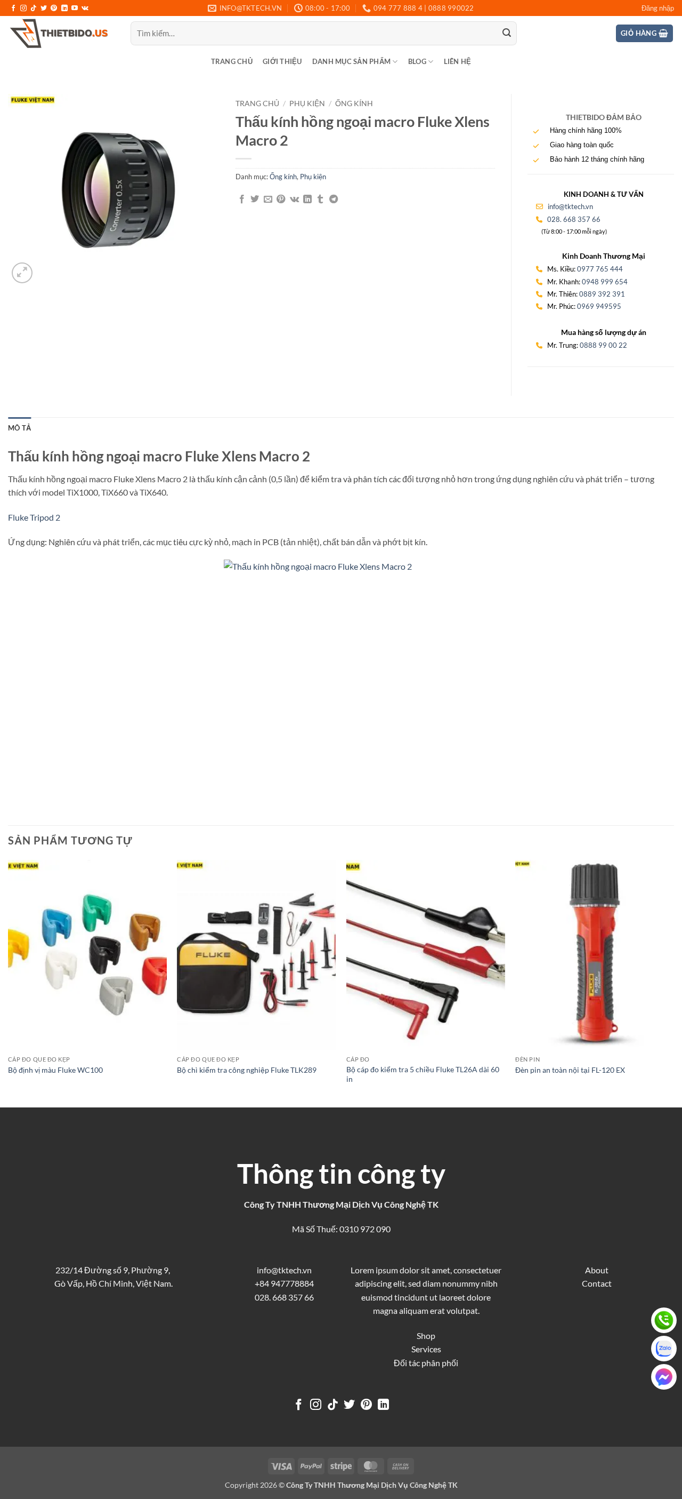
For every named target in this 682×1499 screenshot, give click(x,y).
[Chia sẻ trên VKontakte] (294, 199)
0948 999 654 (605, 281)
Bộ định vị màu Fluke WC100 (55, 1069)
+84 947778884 (284, 1283)
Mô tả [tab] (19, 428)
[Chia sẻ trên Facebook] (242, 199)
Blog (417, 61)
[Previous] (9, 982)
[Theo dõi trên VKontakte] (85, 8)
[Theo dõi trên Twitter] (43, 8)
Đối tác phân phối (426, 1363)
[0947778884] (664, 1320)
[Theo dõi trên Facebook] (13, 8)
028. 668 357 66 (573, 219)
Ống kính (354, 103)
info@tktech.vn (569, 206)
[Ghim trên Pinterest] (281, 199)
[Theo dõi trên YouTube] (74, 8)
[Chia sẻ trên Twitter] (254, 199)
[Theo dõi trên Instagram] (23, 8)
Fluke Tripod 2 (34, 517)
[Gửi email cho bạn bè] (268, 199)
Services (426, 1349)
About (596, 1270)
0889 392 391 (602, 294)
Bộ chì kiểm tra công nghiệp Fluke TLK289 (246, 1069)
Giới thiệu (282, 61)
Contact (597, 1283)
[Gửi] (507, 34)
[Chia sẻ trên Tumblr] (320, 199)
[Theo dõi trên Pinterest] (54, 8)
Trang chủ (232, 61)
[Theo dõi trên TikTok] (33, 8)
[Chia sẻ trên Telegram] (333, 199)
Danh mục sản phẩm (351, 61)
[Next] (673, 982)
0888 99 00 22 (603, 345)
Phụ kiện (307, 103)
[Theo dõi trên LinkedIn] (64, 8)
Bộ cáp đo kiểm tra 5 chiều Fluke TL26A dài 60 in (422, 1074)
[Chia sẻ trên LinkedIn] (307, 199)
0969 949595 (599, 306)
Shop (426, 1335)
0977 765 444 (600, 269)
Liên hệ (458, 61)
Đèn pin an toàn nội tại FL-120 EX (570, 1069)
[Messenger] (664, 1377)
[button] (658, 8)
